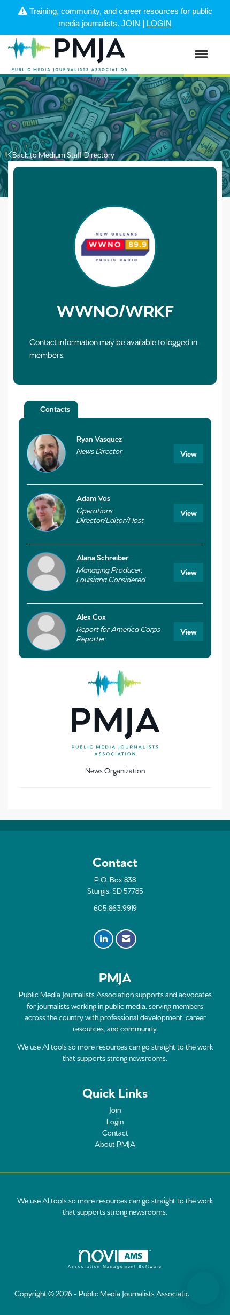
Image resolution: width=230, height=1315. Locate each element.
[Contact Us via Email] (126, 939)
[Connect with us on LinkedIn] (103, 939)
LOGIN (159, 23)
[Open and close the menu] (173, 54)
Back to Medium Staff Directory (63, 154)
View (188, 453)
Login (115, 1121)
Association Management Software (115, 1267)
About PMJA (115, 1143)
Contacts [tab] (55, 408)
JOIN (130, 23)
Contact (115, 1132)
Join (115, 1109)
